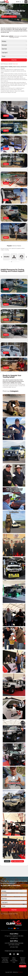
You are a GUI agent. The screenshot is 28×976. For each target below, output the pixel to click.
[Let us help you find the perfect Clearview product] (14, 708)
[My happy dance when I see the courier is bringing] (14, 521)
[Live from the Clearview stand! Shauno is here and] (14, 638)
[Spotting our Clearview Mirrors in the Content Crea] (14, 801)
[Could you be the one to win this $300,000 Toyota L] (14, 591)
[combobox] (14, 41)
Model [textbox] (4, 45)
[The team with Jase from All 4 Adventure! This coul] (14, 847)
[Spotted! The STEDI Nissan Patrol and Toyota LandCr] (14, 731)
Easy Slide (5, 959)
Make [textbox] (4, 41)
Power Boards (5, 962)
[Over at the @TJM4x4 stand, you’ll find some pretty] (14, 568)
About (13, 957)
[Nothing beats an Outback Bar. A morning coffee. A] (14, 428)
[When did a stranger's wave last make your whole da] (14, 498)
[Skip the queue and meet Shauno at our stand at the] (14, 778)
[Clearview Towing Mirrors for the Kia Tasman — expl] (14, 452)
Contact (14, 959)
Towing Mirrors (5, 957)
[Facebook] (10, 954)
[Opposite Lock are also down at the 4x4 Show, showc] (14, 754)
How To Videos (13, 960)
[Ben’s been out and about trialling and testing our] (14, 615)
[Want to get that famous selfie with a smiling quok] (14, 405)
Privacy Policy (22, 963)
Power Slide (5, 960)
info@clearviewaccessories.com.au (14, 950)
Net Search (20, 972)
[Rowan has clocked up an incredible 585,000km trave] (14, 475)
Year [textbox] (3, 56)
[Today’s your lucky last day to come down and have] (14, 661)
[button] (26, 1)
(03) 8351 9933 (14, 938)
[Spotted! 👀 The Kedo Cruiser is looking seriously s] (14, 684)
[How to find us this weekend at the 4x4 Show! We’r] (14, 824)
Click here (15, 64)
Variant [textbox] (4, 52)
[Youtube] (17, 954)
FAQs (14, 962)
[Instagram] (14, 954)
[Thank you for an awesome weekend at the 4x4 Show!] (14, 545)
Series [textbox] (4, 49)
